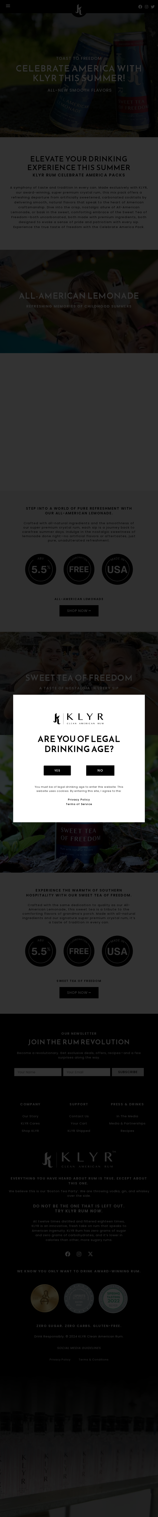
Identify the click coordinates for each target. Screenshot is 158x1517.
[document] (79, 758)
